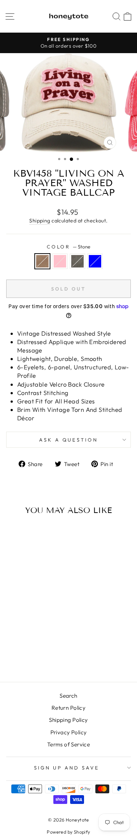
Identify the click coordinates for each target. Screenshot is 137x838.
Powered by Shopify (68, 832)
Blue (95, 261)
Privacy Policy (68, 732)
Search (68, 695)
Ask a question (68, 440)
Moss (77, 261)
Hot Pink (60, 261)
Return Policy (68, 707)
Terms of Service (68, 744)
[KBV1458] (17, 657)
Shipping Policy (68, 719)
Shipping (39, 220)
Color (69, 247)
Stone (42, 261)
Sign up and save (66, 768)
